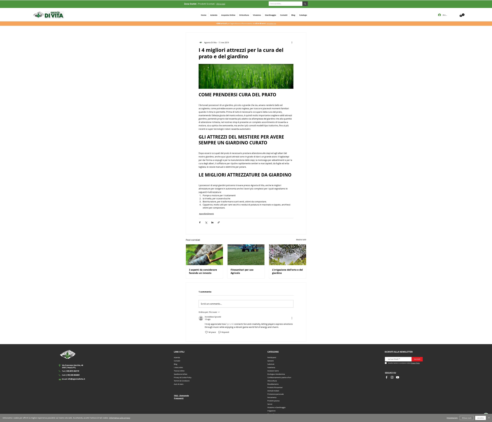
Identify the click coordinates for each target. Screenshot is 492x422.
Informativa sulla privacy (119, 418)
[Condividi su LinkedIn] (212, 222)
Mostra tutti (301, 239)
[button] (244, 15)
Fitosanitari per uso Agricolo (242, 271)
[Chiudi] (488, 418)
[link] (461, 15)
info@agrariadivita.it (76, 379)
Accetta (480, 418)
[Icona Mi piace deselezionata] (206, 332)
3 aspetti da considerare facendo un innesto (203, 271)
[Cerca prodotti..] (305, 3)
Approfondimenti (206, 213)
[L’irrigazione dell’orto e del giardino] (287, 254)
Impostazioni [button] (452, 418)
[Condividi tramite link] (218, 222)
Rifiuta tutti (466, 418)
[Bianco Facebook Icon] (386, 377)
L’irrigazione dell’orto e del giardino (287, 271)
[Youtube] (397, 377)
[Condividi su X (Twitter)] (206, 222)
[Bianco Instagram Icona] (392, 377)
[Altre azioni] (291, 42)
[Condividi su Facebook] (200, 222)
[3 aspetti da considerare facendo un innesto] (204, 254)
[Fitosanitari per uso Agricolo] (246, 254)
